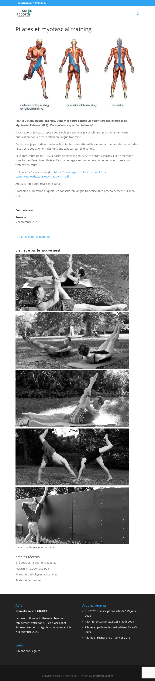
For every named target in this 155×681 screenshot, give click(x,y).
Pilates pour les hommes (33, 236)
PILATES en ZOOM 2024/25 (32, 568)
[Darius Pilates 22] (72, 368)
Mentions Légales (29, 651)
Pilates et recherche (28, 580)
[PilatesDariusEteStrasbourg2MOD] (72, 426)
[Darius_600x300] (72, 542)
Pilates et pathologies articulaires (37, 574)
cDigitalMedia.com (101, 676)
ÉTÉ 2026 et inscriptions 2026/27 (36, 562)
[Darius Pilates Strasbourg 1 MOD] (72, 310)
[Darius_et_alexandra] (72, 484)
